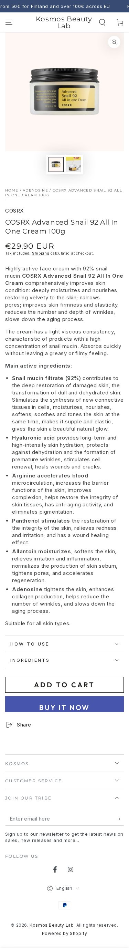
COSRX (14, 210)
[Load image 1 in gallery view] (56, 164)
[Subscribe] (120, 818)
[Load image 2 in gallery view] (73, 164)
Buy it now (64, 707)
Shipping (41, 253)
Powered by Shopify (64, 933)
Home (11, 190)
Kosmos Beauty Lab (52, 925)
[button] (102, 22)
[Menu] (9, 22)
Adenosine (35, 190)
